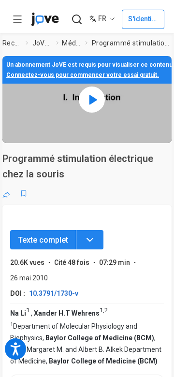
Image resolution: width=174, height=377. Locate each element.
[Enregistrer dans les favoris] (24, 193)
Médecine (71, 43)
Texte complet (43, 240)
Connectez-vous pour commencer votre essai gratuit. (82, 75)
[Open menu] (17, 19)
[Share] (6, 193)
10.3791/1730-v (53, 293)
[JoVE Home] (45, 19)
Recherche (12, 43)
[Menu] (89, 239)
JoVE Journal (42, 43)
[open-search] (77, 20)
